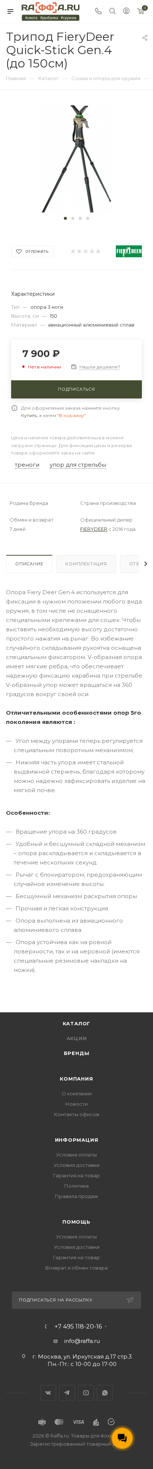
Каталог (77, 1023)
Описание (29, 563)
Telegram (67, 1393)
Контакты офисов (76, 1114)
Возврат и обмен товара (76, 1268)
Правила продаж (76, 1196)
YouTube (86, 1393)
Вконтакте (48, 1393)
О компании (77, 1093)
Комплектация (86, 563)
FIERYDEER (93, 529)
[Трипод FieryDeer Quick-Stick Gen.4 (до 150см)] (76, 157)
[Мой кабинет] (126, 11)
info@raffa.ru (82, 1340)
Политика (76, 1186)
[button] (65, 218)
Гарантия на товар (76, 1175)
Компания (76, 1079)
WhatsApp (105, 1393)
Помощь (76, 1222)
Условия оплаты (76, 1155)
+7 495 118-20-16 (78, 1327)
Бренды (76, 1053)
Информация (76, 1140)
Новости (76, 1104)
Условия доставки (77, 1165)
